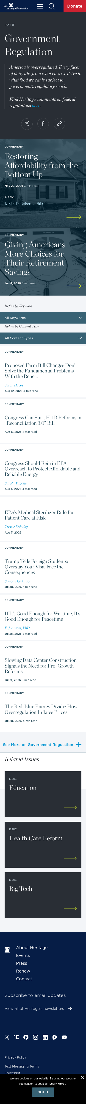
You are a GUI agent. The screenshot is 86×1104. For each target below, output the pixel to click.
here (36, 105)
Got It (43, 1092)
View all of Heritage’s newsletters (34, 1008)
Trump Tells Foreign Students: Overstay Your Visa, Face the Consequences (36, 566)
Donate (74, 6)
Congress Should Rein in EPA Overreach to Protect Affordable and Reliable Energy (42, 468)
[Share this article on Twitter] (27, 124)
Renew (23, 971)
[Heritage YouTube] (64, 1038)
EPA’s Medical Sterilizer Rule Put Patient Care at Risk (40, 514)
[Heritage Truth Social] (16, 1038)
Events (23, 955)
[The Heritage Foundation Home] (16, 6)
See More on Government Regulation (38, 745)
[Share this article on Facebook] (43, 123)
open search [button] (51, 6)
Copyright (12, 1073)
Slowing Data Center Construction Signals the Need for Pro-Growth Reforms (41, 665)
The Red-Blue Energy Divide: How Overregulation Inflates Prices (41, 709)
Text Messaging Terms (22, 1066)
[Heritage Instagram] (35, 1038)
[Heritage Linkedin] (45, 1038)
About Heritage (32, 947)
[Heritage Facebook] (25, 1038)
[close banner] (82, 1078)
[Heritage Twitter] (7, 1038)
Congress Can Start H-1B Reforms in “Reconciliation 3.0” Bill (43, 420)
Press (21, 963)
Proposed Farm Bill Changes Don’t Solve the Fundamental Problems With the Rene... (41, 370)
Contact (24, 978)
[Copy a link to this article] (59, 123)
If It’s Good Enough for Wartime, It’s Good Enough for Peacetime (42, 616)
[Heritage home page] (8, 950)
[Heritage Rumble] (54, 1038)
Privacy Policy (15, 1057)
